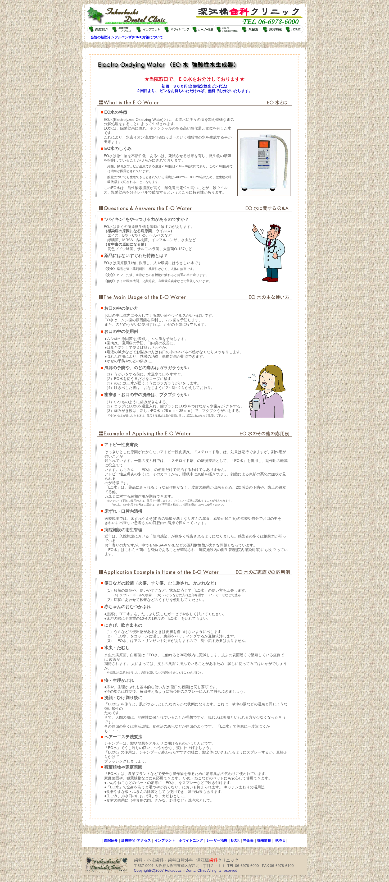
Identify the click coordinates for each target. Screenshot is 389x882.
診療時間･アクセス (136, 840)
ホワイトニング (191, 840)
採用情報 (264, 840)
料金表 (248, 840)
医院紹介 (111, 840)
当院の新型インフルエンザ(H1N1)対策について (127, 37)
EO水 (235, 840)
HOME (280, 840)
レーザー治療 (217, 840)
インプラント (165, 840)
